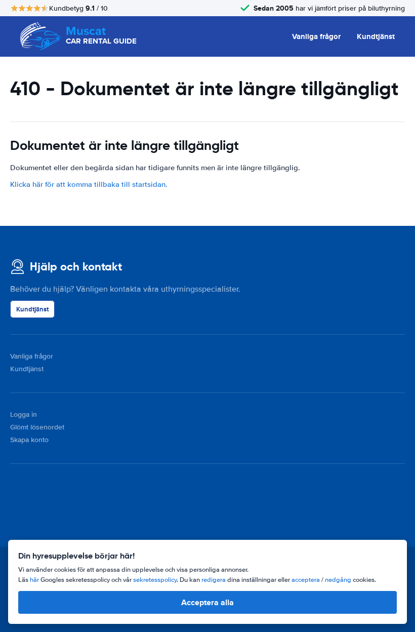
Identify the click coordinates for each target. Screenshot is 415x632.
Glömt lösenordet (37, 427)
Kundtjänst (376, 36)
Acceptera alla (207, 602)
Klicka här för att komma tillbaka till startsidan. (89, 184)
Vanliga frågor (316, 36)
